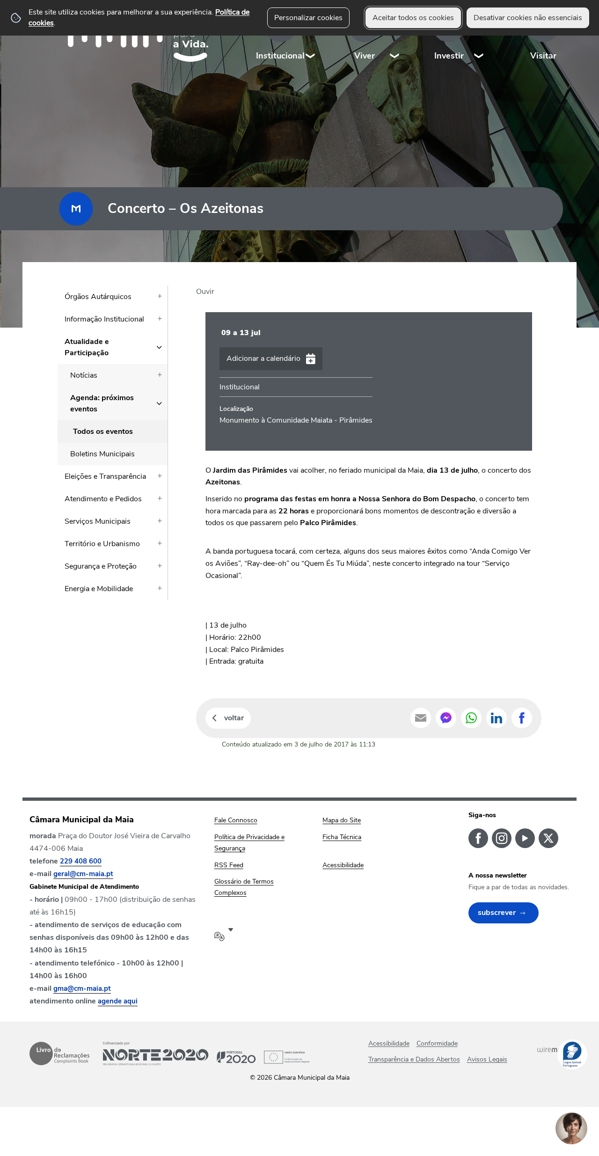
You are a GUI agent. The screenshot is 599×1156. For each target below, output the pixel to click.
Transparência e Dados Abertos (414, 1059)
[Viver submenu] (395, 37)
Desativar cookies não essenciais (528, 18)
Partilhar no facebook (521, 718)
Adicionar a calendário (263, 358)
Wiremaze (553, 1049)
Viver (364, 55)
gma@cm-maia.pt (82, 988)
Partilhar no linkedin (496, 718)
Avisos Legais (487, 1059)
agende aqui (118, 1001)
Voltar (234, 718)
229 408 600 (81, 861)
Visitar (543, 55)
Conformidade (437, 1043)
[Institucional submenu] (310, 37)
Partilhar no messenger (446, 718)
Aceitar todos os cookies (413, 18)
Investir (449, 55)
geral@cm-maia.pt (83, 873)
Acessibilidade (388, 1043)
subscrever (497, 912)
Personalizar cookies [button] (308, 18)
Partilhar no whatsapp (471, 718)
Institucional (280, 55)
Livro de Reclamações (59, 1053)
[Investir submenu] (479, 37)
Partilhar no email (420, 718)
